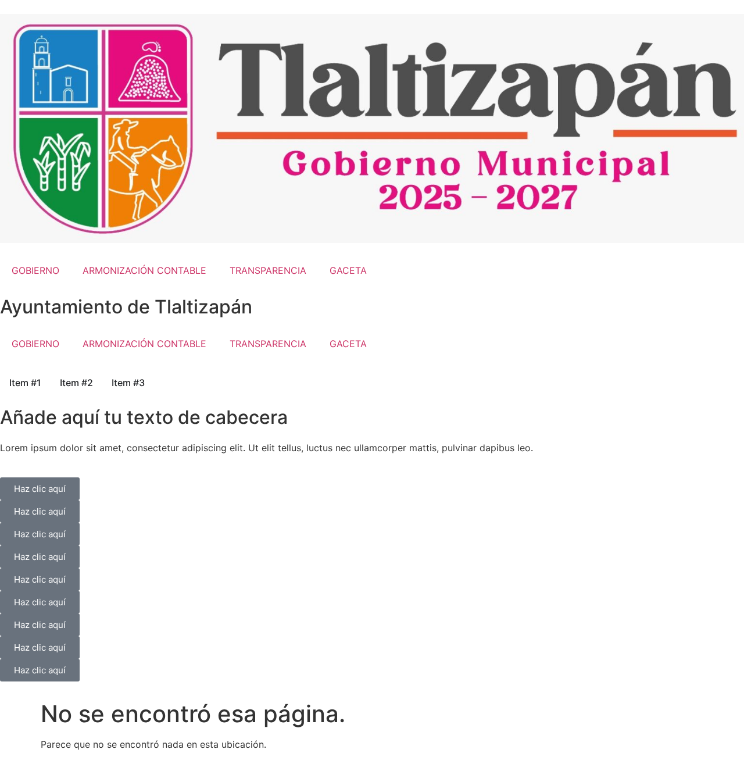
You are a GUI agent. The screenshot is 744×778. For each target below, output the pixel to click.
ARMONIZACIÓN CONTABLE (144, 270)
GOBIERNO (35, 270)
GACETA (348, 270)
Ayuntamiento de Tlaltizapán (126, 306)
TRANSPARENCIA (268, 270)
